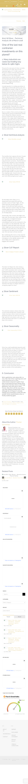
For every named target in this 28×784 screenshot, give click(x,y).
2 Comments (13, 404)
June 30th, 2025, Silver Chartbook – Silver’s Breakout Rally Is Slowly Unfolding (16, 649)
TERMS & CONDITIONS (14, 744)
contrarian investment (7, 402)
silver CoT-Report (6, 404)
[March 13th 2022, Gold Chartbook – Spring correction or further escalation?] (5, 638)
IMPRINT (14, 729)
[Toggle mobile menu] (25, 13)
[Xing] (21, 726)
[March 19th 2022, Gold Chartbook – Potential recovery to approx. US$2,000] (5, 620)
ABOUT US (5, 730)
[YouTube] (21, 728)
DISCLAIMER (14, 732)
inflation (14, 402)
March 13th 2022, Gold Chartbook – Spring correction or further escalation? (14, 640)
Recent (19, 616)
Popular (8, 616)
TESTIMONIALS (5, 733)
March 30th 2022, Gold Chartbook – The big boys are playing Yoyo (16, 631)
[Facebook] (23, 726)
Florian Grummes (7, 401)
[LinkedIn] (19, 726)
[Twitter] (19, 728)
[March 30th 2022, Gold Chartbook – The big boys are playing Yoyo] (5, 630)
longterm (19, 402)
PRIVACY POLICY (14, 740)
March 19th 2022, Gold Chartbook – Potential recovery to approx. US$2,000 (14, 622)
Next (23, 21)
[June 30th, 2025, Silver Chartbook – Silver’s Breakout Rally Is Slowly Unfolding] (5, 647)
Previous (19, 21)
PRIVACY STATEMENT (14, 736)
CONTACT (5, 736)
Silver (22, 402)
